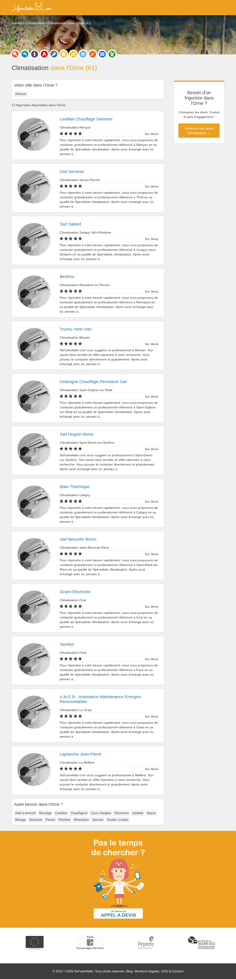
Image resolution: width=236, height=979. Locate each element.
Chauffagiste (79, 813)
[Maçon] (92, 54)
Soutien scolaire (117, 819)
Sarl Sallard (70, 224)
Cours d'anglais (101, 813)
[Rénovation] (73, 54)
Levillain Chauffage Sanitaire (86, 119)
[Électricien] (34, 54)
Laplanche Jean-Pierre (80, 754)
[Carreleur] (102, 54)
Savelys (67, 644)
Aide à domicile (25, 813)
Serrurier (97, 819)
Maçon (151, 813)
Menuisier (35, 819)
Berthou (67, 276)
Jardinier (137, 813)
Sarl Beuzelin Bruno (78, 539)
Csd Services (72, 171)
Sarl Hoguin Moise (77, 434)
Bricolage (45, 813)
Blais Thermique (75, 486)
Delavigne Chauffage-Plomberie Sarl (93, 381)
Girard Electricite (75, 591)
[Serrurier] (15, 54)
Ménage (20, 819)
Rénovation (81, 819)
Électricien (122, 813)
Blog (129, 971)
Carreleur (61, 813)
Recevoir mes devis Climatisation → (199, 130)
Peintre (50, 819)
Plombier (64, 819)
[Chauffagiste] (44, 54)
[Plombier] (25, 54)
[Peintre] (54, 54)
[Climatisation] (83, 54)
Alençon (20, 94)
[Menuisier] (63, 54)
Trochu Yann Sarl (75, 329)
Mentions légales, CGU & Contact (159, 971)
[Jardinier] (112, 54)
